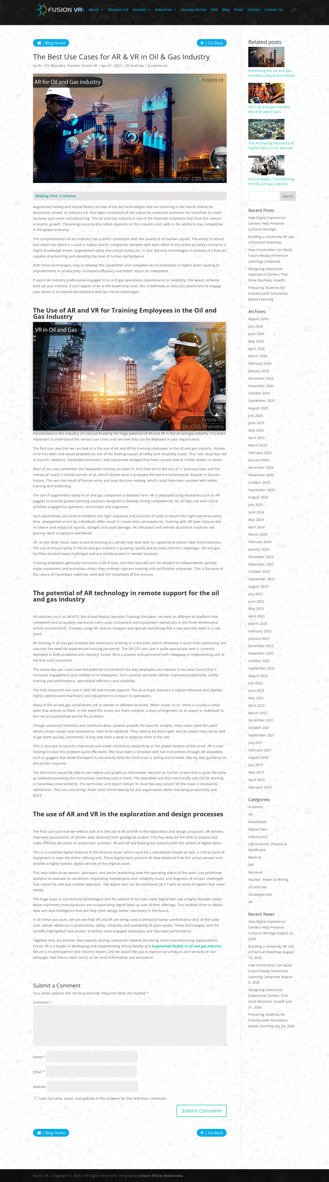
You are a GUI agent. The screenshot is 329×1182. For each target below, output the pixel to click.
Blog (226, 10)
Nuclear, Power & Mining (268, 879)
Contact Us (274, 10)
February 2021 (259, 750)
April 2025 (256, 437)
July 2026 (255, 326)
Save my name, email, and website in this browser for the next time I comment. (103, 1098)
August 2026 (258, 318)
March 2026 (257, 356)
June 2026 (256, 333)
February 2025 (259, 452)
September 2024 (261, 490)
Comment (42, 1002)
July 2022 (255, 683)
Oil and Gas (134, 65)
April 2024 (256, 527)
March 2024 (257, 534)
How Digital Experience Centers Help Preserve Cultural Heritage (266, 223)
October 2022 (259, 660)
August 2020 (258, 757)
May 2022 (256, 698)
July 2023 (255, 594)
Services (139, 10)
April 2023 (256, 616)
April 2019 (256, 779)
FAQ (214, 10)
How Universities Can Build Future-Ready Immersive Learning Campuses (270, 255)
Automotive (257, 821)
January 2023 (258, 638)
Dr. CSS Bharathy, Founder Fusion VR (67, 65)
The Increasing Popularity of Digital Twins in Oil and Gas (271, 145)
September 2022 (261, 668)
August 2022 (258, 675)
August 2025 (258, 408)
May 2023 (256, 608)
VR (250, 902)
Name (39, 1057)
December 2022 (261, 645)
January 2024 (258, 549)
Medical (254, 857)
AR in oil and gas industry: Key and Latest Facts (269, 109)
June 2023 (256, 601)
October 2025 (259, 393)
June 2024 (256, 512)
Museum (255, 872)
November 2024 (261, 475)
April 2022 (256, 705)
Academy (255, 806)
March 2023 (257, 623)
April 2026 (256, 348)
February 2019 (259, 787)
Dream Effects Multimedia (161, 1175)
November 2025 (261, 386)
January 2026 (258, 371)
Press (238, 10)
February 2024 (259, 541)
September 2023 (261, 579)
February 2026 (259, 363)
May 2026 (256, 341)
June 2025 (256, 422)
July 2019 (255, 764)
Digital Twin (257, 829)
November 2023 (261, 564)
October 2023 (259, 571)
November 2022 (261, 653)
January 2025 (258, 460)
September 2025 (261, 400)
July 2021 (255, 742)
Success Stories (194, 10)
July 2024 (255, 504)
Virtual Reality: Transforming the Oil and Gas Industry (271, 181)
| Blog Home (53, 43)
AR (250, 814)
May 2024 (256, 519)
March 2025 (257, 445)
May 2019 (256, 772)
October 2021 (259, 727)
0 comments (158, 65)
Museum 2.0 (118, 10)
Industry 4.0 (258, 836)
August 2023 (258, 586)
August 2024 (258, 497)
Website (39, 1086)
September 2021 (261, 735)
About (94, 10)
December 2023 (261, 556)
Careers (254, 10)
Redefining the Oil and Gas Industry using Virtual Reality (271, 73)
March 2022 (257, 713)
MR (251, 864)
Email (39, 1072)
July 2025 (255, 415)
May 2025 (256, 430)
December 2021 (261, 720)
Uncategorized (260, 894)
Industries (163, 10)
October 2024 (259, 482)
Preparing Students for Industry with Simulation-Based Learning (268, 293)
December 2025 (261, 378)
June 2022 (256, 690)
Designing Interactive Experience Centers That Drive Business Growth (268, 274)
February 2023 (259, 631)
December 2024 (261, 467)
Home (79, 10)
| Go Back (213, 43)
